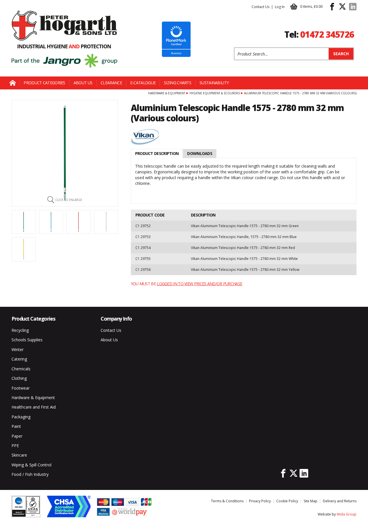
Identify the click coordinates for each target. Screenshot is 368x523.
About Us (83, 82)
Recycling (20, 330)
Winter (18, 349)
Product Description (157, 153)
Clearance (111, 82)
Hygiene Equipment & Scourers (214, 93)
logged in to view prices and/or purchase (199, 283)
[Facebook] (332, 6)
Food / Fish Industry (30, 474)
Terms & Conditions (227, 501)
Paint (16, 426)
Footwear (21, 388)
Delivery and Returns (339, 501)
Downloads (199, 153)
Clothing (19, 378)
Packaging (21, 416)
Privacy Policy (260, 501)
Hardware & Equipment (166, 93)
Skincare (19, 455)
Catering (19, 359)
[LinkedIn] (352, 6)
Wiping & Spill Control (31, 465)
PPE (15, 445)
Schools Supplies (27, 339)
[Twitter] (342, 6)
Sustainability (214, 82)
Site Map (310, 501)
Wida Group (346, 514)
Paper (17, 436)
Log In (280, 6)
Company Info (116, 318)
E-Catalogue (143, 82)
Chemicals (21, 368)
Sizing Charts (177, 82)
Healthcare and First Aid (34, 407)
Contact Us (260, 6)
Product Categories (44, 82)
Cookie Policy (287, 501)
